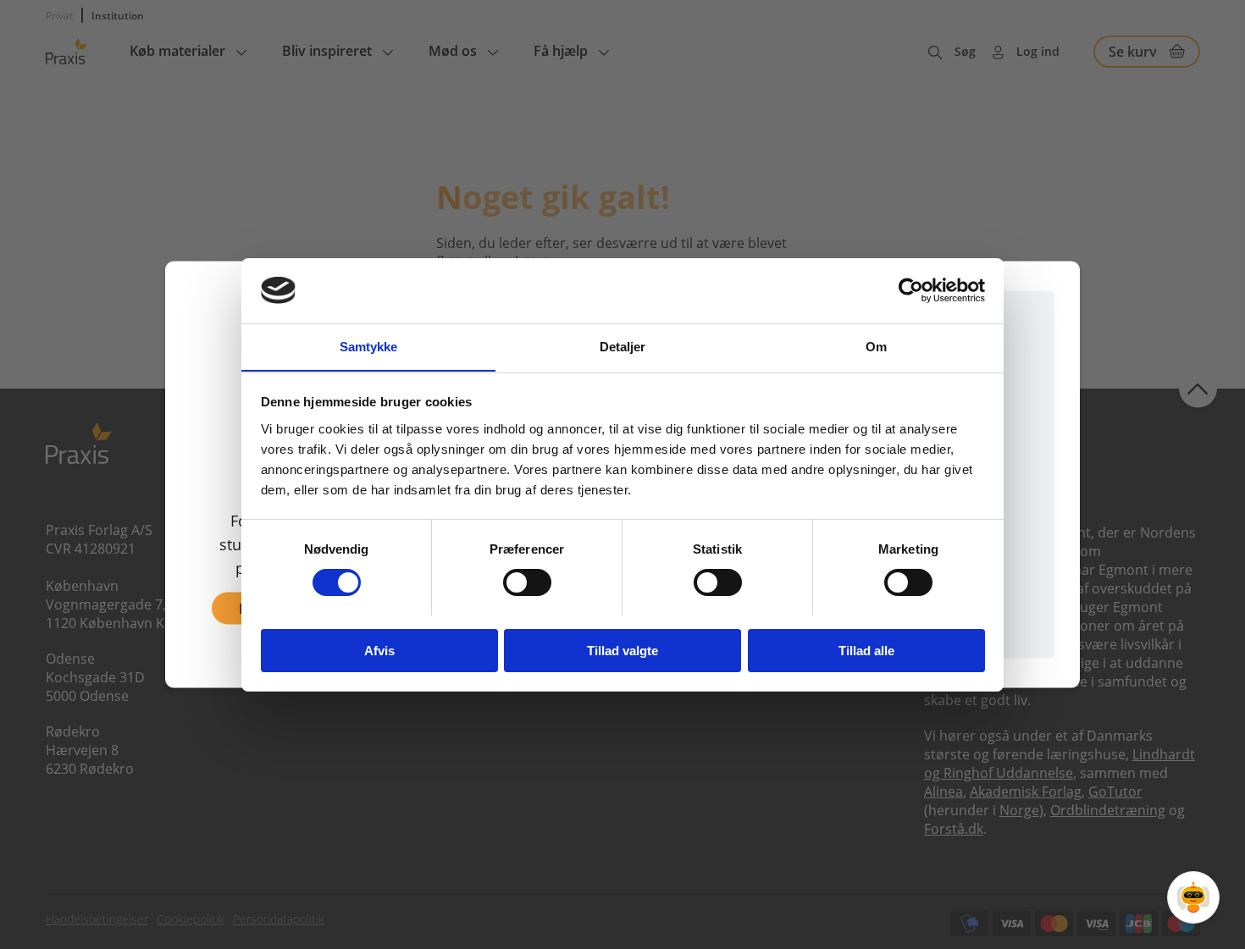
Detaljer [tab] (623, 346)
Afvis (379, 650)
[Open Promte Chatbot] (1193, 897)
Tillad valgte (622, 650)
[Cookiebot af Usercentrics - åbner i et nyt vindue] (911, 290)
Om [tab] (876, 346)
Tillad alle (866, 650)
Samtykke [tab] (369, 346)
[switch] (527, 582)
